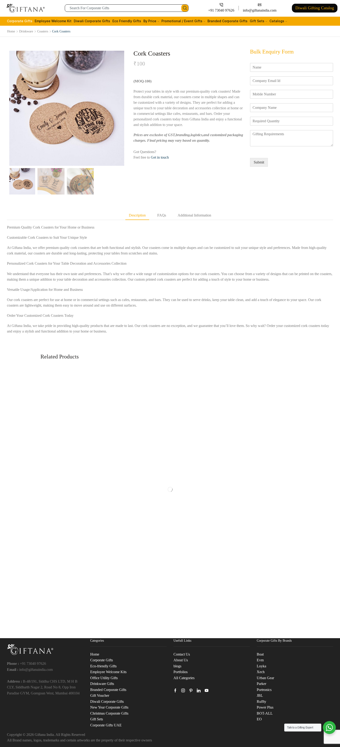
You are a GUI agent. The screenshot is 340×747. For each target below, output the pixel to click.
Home (11, 31)
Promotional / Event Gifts (181, 21)
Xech (261, 672)
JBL (260, 695)
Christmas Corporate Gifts (109, 713)
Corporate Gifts (19, 21)
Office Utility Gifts (104, 678)
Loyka (261, 666)
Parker (261, 684)
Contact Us (181, 654)
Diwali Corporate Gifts (92, 21)
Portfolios (180, 672)
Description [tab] (137, 215)
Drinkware (26, 31)
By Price (149, 21)
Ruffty (261, 701)
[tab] (137, 215)
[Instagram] (183, 690)
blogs (177, 666)
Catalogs (276, 21)
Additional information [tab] (194, 215)
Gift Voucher (99, 695)
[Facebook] (175, 690)
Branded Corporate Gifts (227, 21)
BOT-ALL (265, 713)
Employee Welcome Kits (108, 672)
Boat (260, 654)
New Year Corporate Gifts (109, 707)
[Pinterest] (191, 690)
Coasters (42, 31)
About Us (180, 660)
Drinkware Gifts (102, 684)
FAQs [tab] (161, 215)
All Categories (184, 678)
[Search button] (184, 8)
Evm (260, 660)
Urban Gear (265, 678)
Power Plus (265, 707)
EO (259, 719)
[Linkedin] (199, 690)
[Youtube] (206, 690)
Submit (259, 162)
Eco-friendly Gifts (103, 666)
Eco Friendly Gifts (126, 21)
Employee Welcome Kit (53, 21)
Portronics (264, 690)
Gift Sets (257, 21)
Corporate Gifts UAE (106, 725)
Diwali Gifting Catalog (314, 8)
